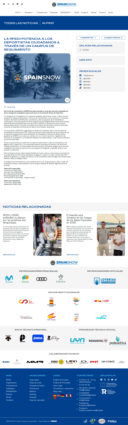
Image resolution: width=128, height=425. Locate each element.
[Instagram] (13, 3)
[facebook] (101, 380)
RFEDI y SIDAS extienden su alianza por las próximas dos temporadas (14, 219)
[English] (59, 395)
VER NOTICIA (9, 255)
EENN (76, 12)
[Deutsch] (63, 395)
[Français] (67, 395)
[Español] (55, 395)
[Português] (55, 398)
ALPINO (48, 23)
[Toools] (53, 421)
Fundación (84, 12)
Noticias (93, 12)
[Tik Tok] (22, 3)
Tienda (110, 12)
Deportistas (54, 12)
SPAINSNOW (65, 12)
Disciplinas (28, 12)
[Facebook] (4, 3)
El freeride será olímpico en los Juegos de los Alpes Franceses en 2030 (79, 219)
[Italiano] (71, 395)
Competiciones (42, 12)
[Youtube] (17, 3)
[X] (8, 3)
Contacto (102, 12)
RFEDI (17, 12)
